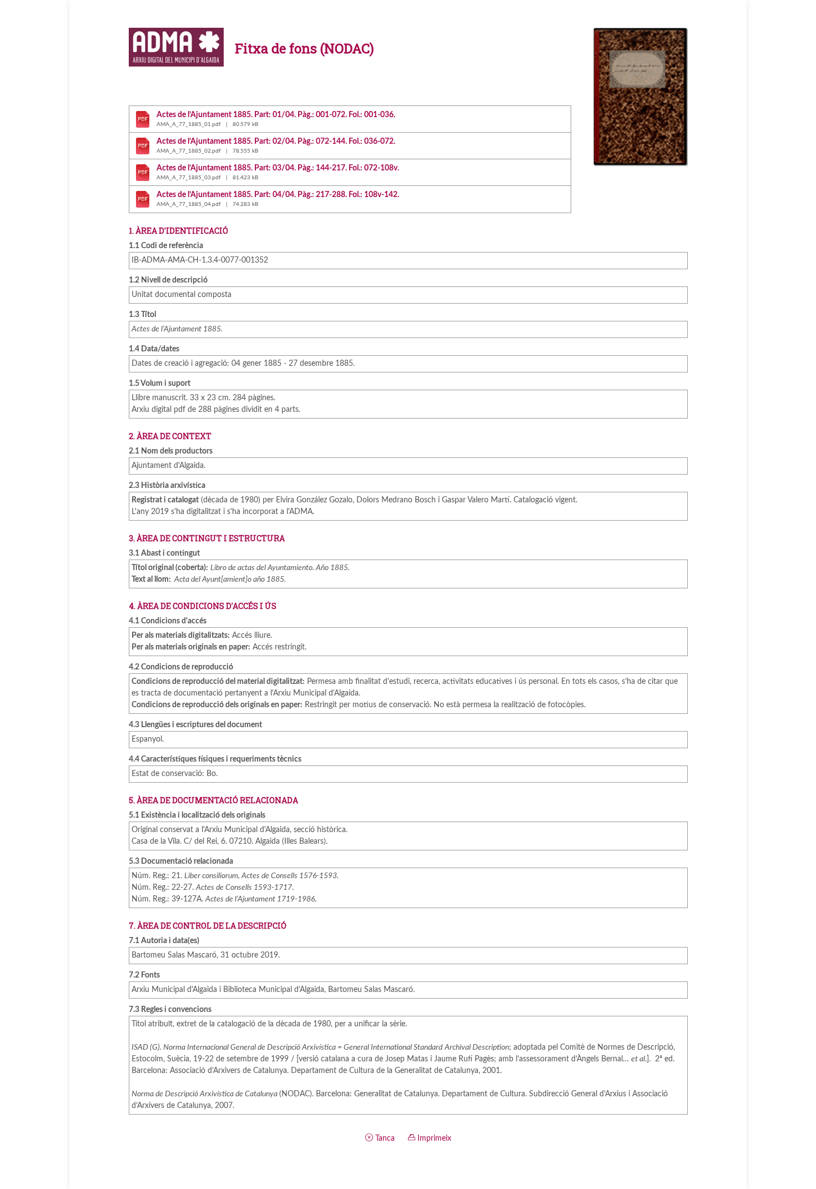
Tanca (384, 1138)
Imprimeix (433, 1138)
